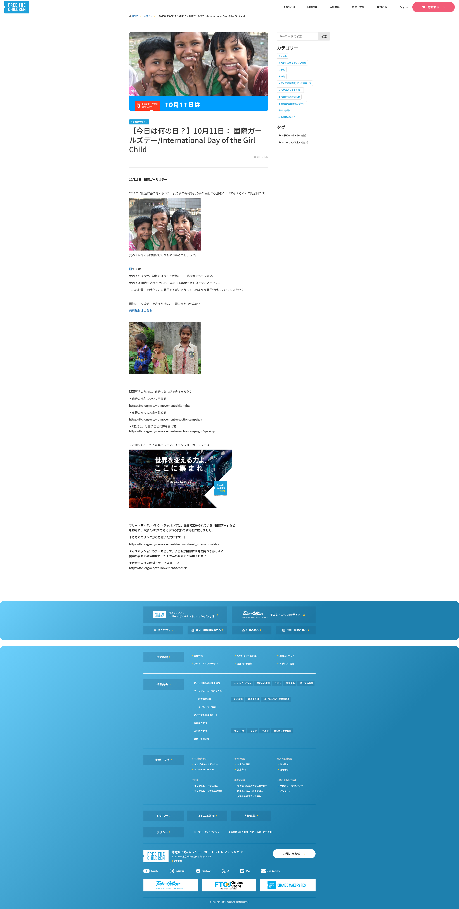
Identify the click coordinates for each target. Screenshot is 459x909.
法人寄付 (284, 764)
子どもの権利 (263, 683)
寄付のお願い (284, 110)
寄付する (433, 7)
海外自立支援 (200, 730)
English (282, 55)
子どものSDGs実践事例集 (276, 699)
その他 (281, 76)
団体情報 (198, 655)
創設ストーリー (287, 655)
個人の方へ (164, 630)
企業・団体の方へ (297, 630)
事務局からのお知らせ (289, 96)
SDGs (278, 683)
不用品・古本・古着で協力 (250, 791)
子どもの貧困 (306, 683)
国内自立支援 (200, 722)
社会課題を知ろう (287, 117)
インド (253, 730)
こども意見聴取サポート (206, 714)
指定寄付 (241, 769)
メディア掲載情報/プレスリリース (294, 83)
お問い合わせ (291, 853)
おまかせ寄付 (243, 764)
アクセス (178, 860)
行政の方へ (252, 630)
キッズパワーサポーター (206, 764)
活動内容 (335, 7)
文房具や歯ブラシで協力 (249, 796)
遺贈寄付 (284, 769)
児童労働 (290, 683)
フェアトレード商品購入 (206, 785)
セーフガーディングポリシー (208, 832)
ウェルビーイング (242, 683)
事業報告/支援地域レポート (291, 103)
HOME (135, 16)
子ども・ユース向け (207, 707)
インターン (285, 791)
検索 (324, 36)
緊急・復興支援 (201, 738)
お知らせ (382, 7)
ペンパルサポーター (204, 769)
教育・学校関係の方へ (208, 630)
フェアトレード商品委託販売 (208, 791)
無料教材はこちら (140, 310)
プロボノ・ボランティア (291, 785)
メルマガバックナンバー (290, 89)
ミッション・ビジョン (247, 655)
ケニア (265, 730)
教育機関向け (204, 699)
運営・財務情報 (244, 663)
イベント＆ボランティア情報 (292, 62)
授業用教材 (253, 699)
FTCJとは (289, 7)
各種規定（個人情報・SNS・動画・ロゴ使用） (251, 832)
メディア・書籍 (287, 663)
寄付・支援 (358, 7)
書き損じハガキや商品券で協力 (252, 785)
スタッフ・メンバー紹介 (206, 663)
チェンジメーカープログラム (208, 691)
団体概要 (312, 7)
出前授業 (238, 699)
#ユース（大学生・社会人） (295, 142)
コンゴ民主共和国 (282, 730)
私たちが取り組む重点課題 (207, 683)
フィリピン (239, 730)
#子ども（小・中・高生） (294, 135)
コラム (281, 69)
